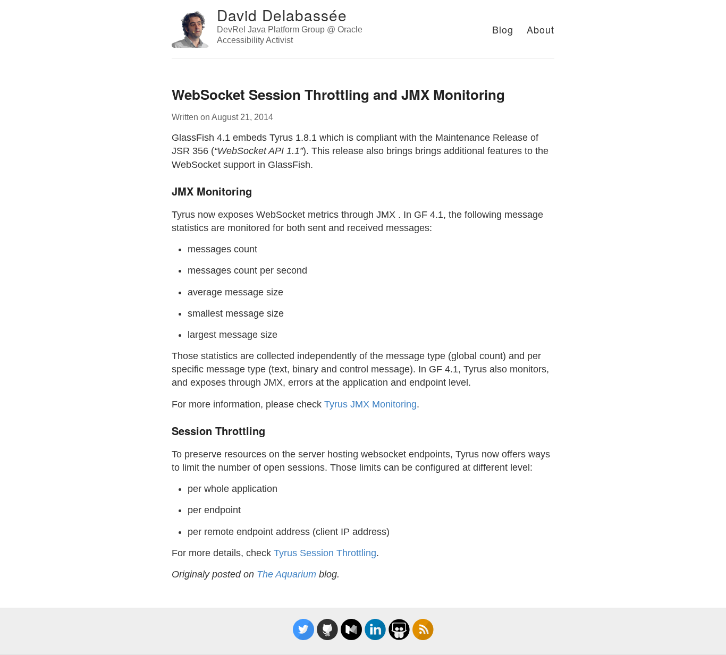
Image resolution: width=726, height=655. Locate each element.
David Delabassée (282, 14)
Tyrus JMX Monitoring (370, 404)
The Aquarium (286, 574)
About (540, 29)
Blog (502, 29)
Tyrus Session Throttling (325, 553)
